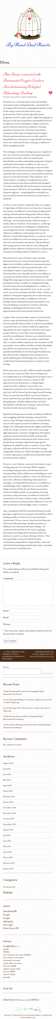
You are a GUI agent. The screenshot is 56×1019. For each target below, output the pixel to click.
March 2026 (8, 791)
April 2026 (7, 785)
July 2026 (7, 769)
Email (6, 617)
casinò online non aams (12, 963)
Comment (8, 578)
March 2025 (8, 857)
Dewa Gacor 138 (10, 928)
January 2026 (8, 802)
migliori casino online (12, 969)
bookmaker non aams (11, 960)
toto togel (8, 924)
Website (6, 624)
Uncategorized (9, 887)
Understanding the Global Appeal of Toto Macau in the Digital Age (42, 655)
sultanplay (8, 921)
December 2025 (9, 807)
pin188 (6, 949)
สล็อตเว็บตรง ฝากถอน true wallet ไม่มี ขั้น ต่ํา (21, 1000)
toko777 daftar (9, 974)
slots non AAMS (9, 966)
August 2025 (8, 830)
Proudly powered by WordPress (19, 1015)
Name (6, 610)
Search (6, 667)
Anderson (31, 97)
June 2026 (7, 774)
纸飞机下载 (7, 988)
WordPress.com (28, 1018)
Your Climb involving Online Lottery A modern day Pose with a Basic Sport (13, 655)
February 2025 (9, 863)
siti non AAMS (9, 971)
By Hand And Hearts (28, 44)
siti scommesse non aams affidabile (17, 955)
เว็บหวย (6, 952)
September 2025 (9, 824)
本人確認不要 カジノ (11, 946)
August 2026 (8, 763)
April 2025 (7, 852)
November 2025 (9, 813)
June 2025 (7, 841)
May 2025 (7, 846)
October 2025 (8, 818)
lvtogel (6, 914)
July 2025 (7, 835)
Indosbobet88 (10, 911)
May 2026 (7, 780)
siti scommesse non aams (13, 957)
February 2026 (9, 796)
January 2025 (8, 868)
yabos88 (6, 977)
